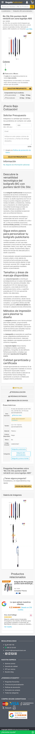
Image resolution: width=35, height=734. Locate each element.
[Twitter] (6, 653)
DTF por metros (10, 669)
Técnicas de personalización (14, 684)
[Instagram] (15, 653)
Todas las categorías (11, 693)
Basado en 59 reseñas (20, 717)
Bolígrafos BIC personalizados (20, 454)
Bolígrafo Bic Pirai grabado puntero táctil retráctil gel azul (23, 583)
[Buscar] (32, 6)
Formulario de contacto (12, 690)
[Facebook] (12, 653)
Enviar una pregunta (23, 486)
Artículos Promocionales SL (21, 729)
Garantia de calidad (11, 666)
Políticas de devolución (12, 687)
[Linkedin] (9, 653)
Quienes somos (10, 663)
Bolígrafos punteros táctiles (20, 458)
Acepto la (18, 151)
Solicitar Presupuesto (16, 88)
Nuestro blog (9, 672)
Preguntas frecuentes (12, 682)
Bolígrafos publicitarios (19, 449)
